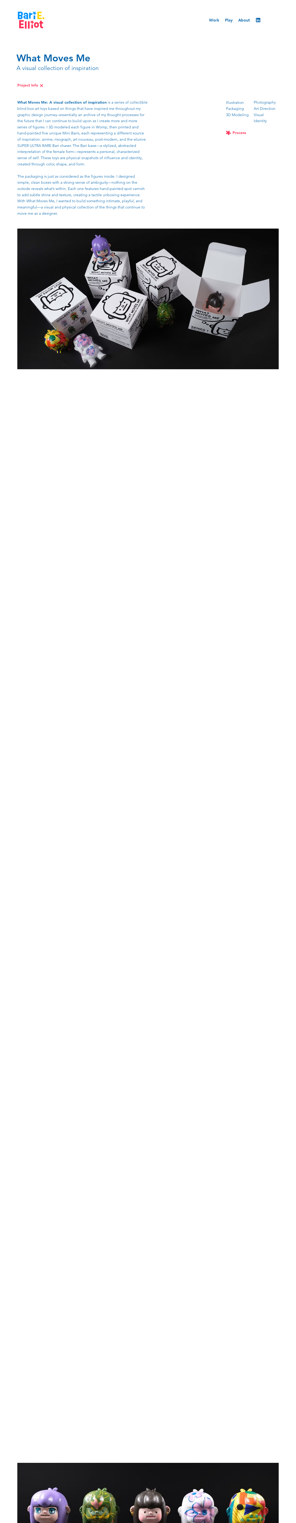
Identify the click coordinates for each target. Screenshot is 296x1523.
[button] (148, 299)
